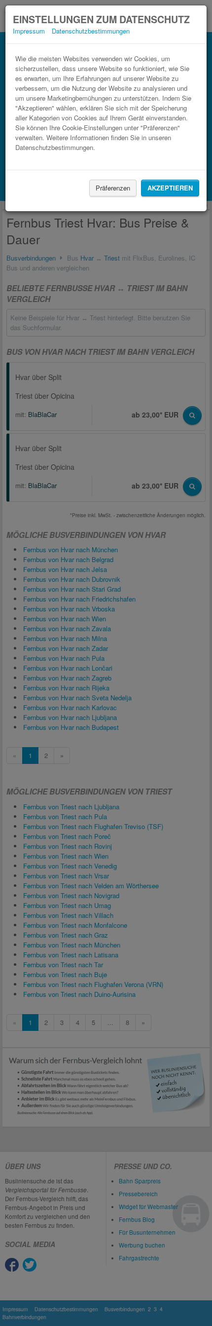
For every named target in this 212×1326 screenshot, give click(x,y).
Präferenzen (113, 187)
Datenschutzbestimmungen (91, 31)
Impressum (29, 31)
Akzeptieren (170, 187)
